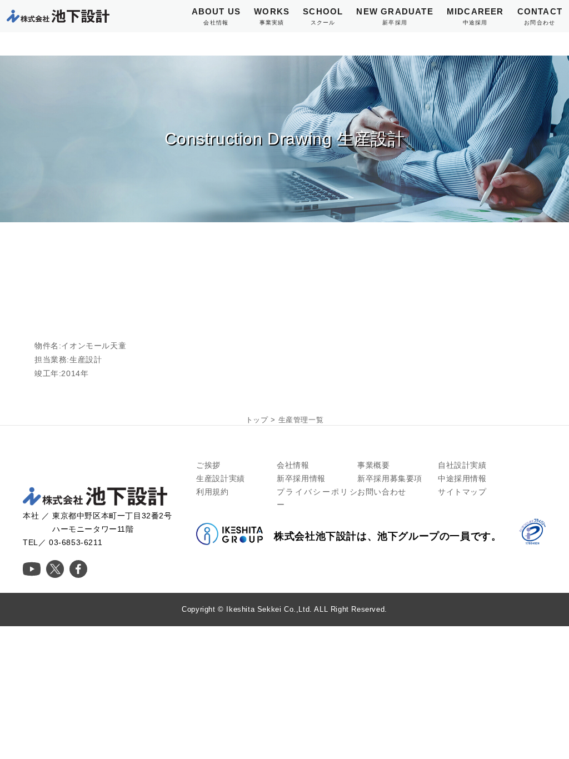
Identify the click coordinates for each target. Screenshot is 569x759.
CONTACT (539, 16)
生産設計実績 (220, 478)
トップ (257, 420)
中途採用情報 (462, 478)
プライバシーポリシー (317, 498)
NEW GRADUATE (394, 16)
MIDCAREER (475, 16)
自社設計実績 (462, 465)
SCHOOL (323, 16)
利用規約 (212, 491)
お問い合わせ (381, 491)
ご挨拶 (208, 465)
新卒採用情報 (301, 478)
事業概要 (373, 465)
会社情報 (293, 465)
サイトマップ (462, 491)
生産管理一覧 (301, 420)
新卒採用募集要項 (389, 478)
